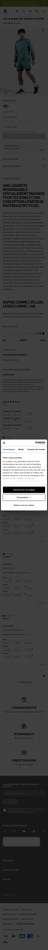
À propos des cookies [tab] (36, 449)
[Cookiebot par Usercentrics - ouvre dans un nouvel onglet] (35, 442)
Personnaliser (22, 497)
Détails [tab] (21, 449)
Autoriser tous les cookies (24, 490)
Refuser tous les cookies (24, 505)
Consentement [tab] (9, 449)
